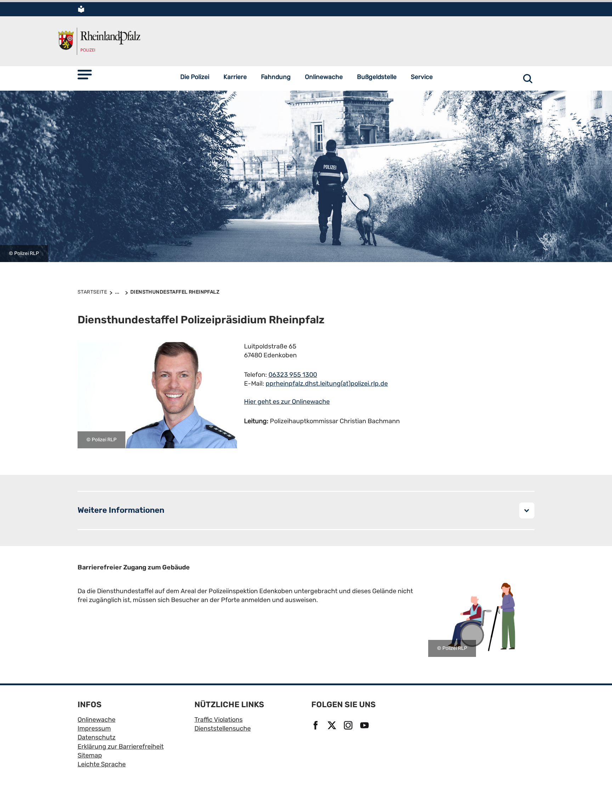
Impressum (94, 728)
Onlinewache (96, 719)
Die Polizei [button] (194, 76)
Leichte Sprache (102, 764)
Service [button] (422, 76)
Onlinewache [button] (324, 76)
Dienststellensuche (222, 728)
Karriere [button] (235, 76)
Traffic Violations (218, 719)
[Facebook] (316, 726)
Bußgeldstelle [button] (377, 76)
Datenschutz (96, 737)
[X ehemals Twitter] (333, 726)
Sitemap (90, 755)
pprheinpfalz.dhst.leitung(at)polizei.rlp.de (327, 383)
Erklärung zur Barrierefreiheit (121, 746)
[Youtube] (365, 726)
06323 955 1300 (292, 375)
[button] (85, 74)
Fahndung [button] (276, 76)
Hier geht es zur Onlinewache (287, 401)
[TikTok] (381, 726)
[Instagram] (349, 726)
